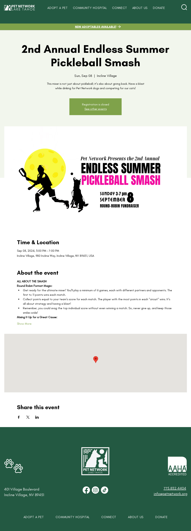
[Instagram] (95, 490)
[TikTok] (104, 490)
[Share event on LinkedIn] (37, 417)
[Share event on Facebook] (19, 417)
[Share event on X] (28, 417)
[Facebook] (86, 490)
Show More (24, 323)
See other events (95, 109)
